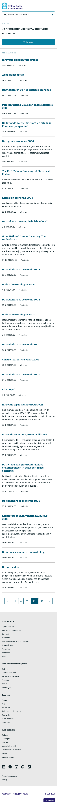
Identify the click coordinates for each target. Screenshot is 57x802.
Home (6, 23)
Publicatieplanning (9, 776)
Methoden (6, 653)
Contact (5, 700)
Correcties (6, 722)
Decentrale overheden (11, 676)
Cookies (5, 742)
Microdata (6, 638)
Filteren (30, 42)
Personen (5, 680)
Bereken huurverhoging (11, 630)
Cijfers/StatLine (8, 627)
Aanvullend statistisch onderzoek (15, 641)
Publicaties (6, 649)
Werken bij (6, 715)
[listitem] (4, 767)
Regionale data (8, 645)
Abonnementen (8, 757)
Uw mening (49, 800)
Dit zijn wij (6, 707)
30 (42, 601)
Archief (4, 754)
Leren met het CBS (9, 719)
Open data (6, 634)
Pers (3, 704)
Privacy (4, 684)
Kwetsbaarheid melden (11, 750)
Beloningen (6, 688)
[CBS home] (13, 5)
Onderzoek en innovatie (11, 711)
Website (5, 735)
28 (28, 601)
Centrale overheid (9, 673)
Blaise (4, 656)
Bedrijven (6, 669)
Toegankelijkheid (9, 746)
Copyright (6, 739)
